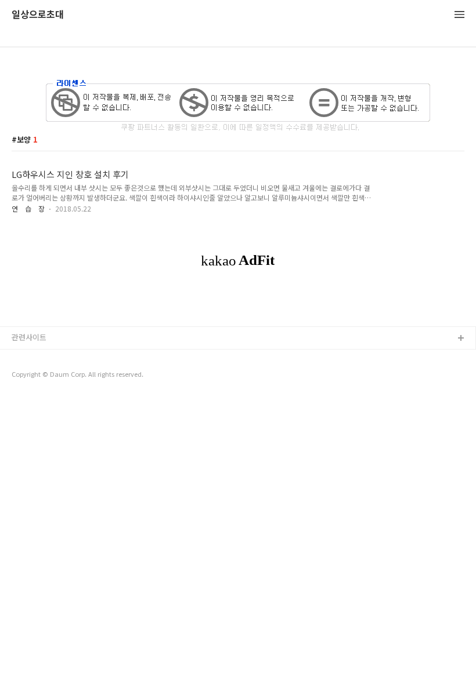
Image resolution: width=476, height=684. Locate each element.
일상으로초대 (38, 15)
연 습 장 (28, 208)
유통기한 (26, 357)
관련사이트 (29, 337)
